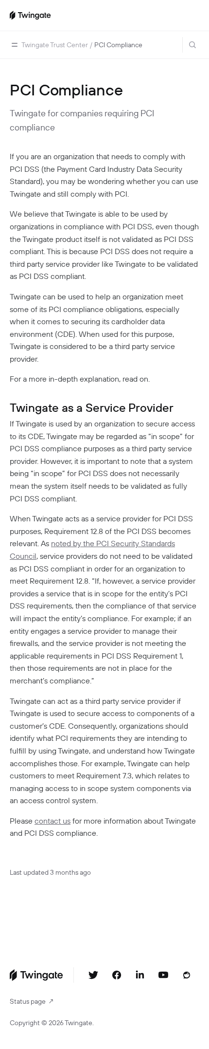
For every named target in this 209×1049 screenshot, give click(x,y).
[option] (54, 44)
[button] (14, 45)
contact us (52, 821)
